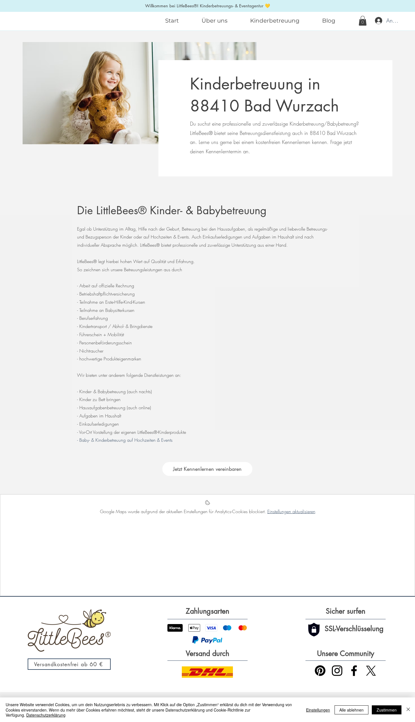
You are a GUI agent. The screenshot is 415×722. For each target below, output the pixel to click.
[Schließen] (408, 709)
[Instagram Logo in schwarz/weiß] (337, 671)
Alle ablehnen (351, 710)
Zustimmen (387, 710)
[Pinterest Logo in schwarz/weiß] (320, 671)
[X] (371, 671)
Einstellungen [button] (318, 710)
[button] (363, 21)
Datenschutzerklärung (45, 715)
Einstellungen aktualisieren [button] (291, 511)
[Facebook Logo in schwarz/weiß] (354, 671)
